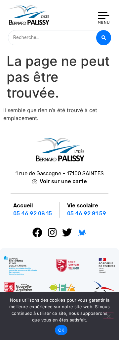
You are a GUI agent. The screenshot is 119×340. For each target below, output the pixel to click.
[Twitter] (67, 232)
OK (61, 330)
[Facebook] (37, 232)
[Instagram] (52, 232)
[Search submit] (103, 37)
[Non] (108, 316)
